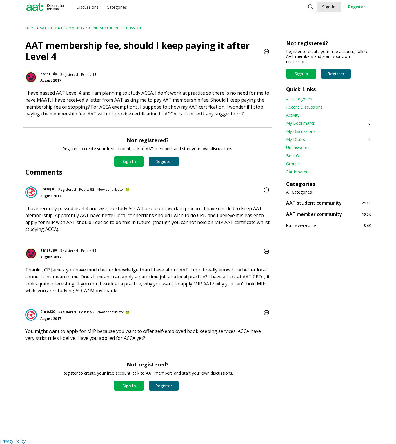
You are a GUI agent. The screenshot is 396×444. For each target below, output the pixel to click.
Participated (297, 172)
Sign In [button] (129, 161)
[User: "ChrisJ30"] (31, 192)
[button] (266, 52)
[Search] (311, 7)
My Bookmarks (328, 123)
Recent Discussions (304, 107)
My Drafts (328, 139)
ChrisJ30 (47, 189)
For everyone (328, 225)
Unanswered (298, 147)
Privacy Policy (13, 441)
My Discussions (300, 131)
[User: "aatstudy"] (31, 77)
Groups (293, 163)
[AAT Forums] (45, 7)
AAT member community (328, 214)
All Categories (299, 99)
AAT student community (328, 203)
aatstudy (48, 73)
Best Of (293, 155)
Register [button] (163, 161)
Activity (292, 115)
